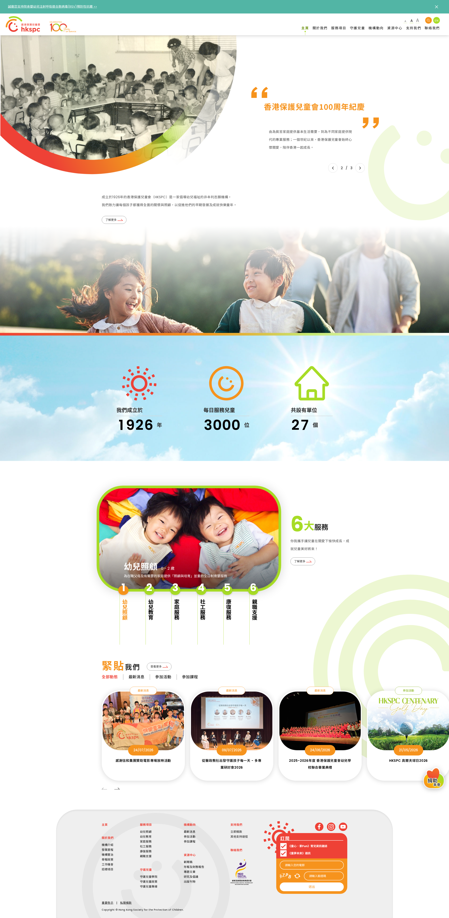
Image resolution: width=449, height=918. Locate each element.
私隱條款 (126, 903)
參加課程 (190, 677)
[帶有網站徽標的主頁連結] (41, 24)
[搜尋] (428, 20)
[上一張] (333, 168)
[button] (124, 612)
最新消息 (137, 677)
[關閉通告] (436, 6)
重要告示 (107, 903)
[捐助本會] (434, 779)
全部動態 (110, 677)
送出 (312, 887)
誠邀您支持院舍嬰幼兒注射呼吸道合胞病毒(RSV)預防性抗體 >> (52, 6)
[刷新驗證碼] (297, 876)
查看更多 (156, 667)
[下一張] (360, 168)
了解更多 (111, 220)
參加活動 (163, 677)
